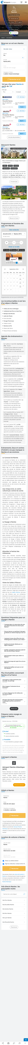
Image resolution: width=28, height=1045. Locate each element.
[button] (13, 15)
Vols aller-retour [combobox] (7, 49)
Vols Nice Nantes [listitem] (6, 913)
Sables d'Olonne (16, 592)
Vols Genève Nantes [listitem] (7, 909)
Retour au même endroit (11, 860)
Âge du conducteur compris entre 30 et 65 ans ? (15, 863)
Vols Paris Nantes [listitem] (7, 900)
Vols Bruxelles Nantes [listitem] (8, 904)
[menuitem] (8, 2)
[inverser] (22, 57)
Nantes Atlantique (6, 881)
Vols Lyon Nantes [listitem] (6, 917)
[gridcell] (4, 275)
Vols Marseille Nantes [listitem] (8, 922)
